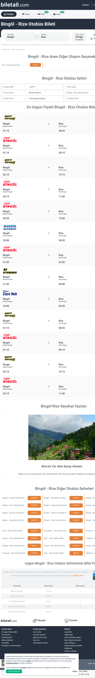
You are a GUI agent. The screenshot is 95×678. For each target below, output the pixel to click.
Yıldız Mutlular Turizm (40, 643)
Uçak (27, 14)
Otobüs (10, 14)
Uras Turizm (37, 632)
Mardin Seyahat (35, 93)
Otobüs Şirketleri (7, 640)
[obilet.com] (15, 7)
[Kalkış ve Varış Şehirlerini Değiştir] (37, 37)
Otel (44, 13)
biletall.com (78, 576)
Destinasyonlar (6, 637)
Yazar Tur (36, 640)
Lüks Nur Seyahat (39, 635)
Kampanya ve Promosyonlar (11, 645)
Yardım (85, 5)
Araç (59, 13)
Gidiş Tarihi (79, 34)
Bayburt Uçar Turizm (40, 637)
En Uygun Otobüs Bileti (9, 632)
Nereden (10, 34)
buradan (23, 667)
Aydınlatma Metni (12, 663)
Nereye (44, 34)
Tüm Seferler (5, 635)
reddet (28, 661)
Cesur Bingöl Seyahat (37, 98)
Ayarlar (74, 671)
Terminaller (5, 643)
